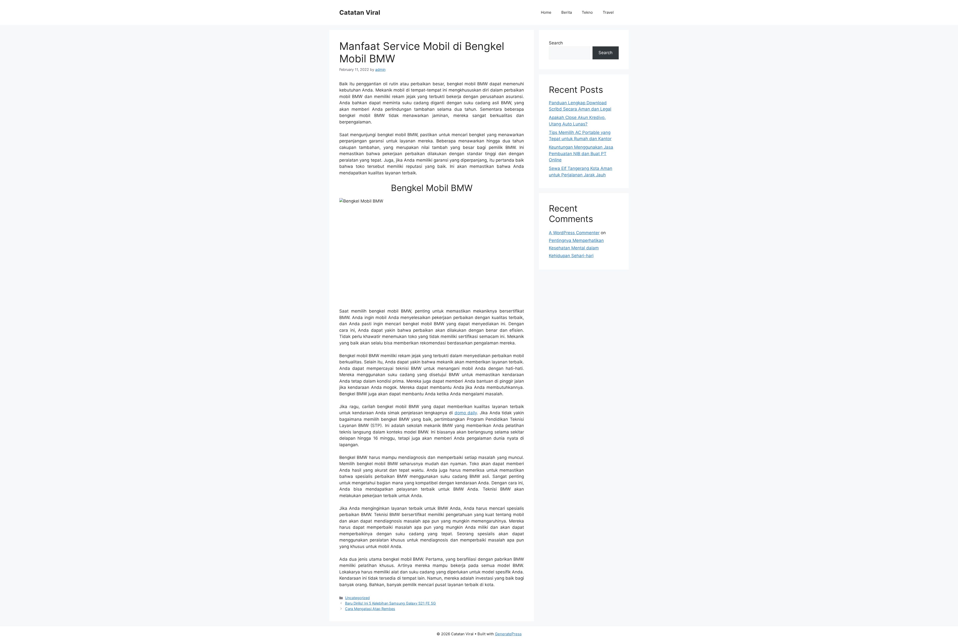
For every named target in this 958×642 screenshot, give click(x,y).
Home (546, 12)
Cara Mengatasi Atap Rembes (370, 609)
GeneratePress (508, 634)
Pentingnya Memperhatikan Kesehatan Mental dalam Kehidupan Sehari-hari (576, 248)
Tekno (587, 12)
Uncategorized (357, 598)
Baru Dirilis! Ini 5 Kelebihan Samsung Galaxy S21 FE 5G (390, 603)
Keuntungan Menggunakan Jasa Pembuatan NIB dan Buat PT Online (581, 153)
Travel (608, 12)
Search (556, 42)
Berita (566, 12)
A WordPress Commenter (574, 232)
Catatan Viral (359, 12)
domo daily (466, 412)
